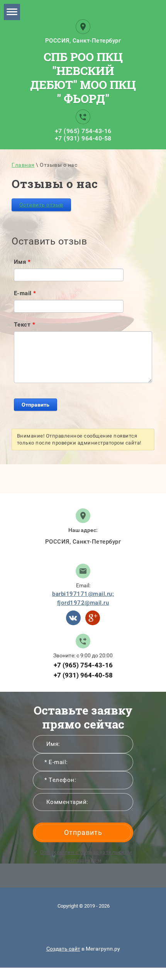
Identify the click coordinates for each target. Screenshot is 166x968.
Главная (23, 165)
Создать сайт (63, 949)
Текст (25, 324)
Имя (22, 261)
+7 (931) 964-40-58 (83, 138)
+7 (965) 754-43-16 (83, 131)
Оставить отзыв (41, 205)
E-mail (25, 293)
